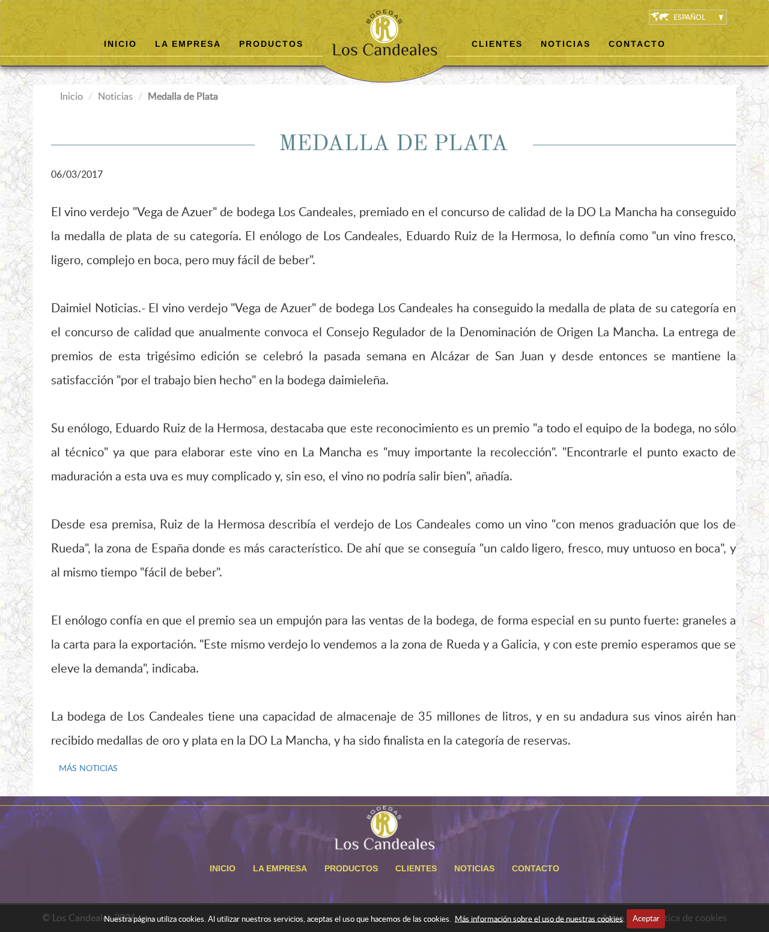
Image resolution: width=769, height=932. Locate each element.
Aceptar (646, 918)
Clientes (497, 44)
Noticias (566, 44)
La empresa (188, 44)
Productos (271, 44)
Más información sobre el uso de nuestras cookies (539, 918)
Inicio (120, 44)
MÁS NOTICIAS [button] (88, 767)
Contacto (637, 44)
